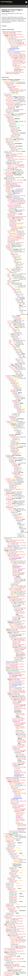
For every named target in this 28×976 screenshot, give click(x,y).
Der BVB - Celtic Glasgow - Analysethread (11, 79)
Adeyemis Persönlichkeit (12, 213)
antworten (4, 25)
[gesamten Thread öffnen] (18, 80)
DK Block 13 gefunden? (9, 82)
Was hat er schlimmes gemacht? (14, 204)
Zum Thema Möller (18, 318)
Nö (6, 838)
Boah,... (7, 268)
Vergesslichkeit (14, 335)
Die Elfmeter (6, 185)
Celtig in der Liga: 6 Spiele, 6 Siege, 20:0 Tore (13, 923)
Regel (10, 250)
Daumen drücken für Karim (9, 973)
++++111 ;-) (10, 320)
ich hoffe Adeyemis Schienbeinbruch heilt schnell (15, 195)
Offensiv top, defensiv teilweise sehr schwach (13, 537)
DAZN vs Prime (7, 114)
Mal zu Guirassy (7, 93)
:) (9, 424)
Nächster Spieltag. (8, 173)
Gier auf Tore (6, 169)
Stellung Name (10, 210)
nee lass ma (10, 198)
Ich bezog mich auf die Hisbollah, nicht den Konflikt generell (20, 814)
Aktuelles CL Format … (9, 836)
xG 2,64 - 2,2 (7, 494)
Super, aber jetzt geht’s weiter (10, 956)
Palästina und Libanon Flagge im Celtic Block (13, 34)
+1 (8, 48)
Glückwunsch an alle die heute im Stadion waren (13, 951)
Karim (5, 833)
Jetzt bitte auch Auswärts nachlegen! (11, 964)
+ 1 (10, 365)
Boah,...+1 (10, 280)
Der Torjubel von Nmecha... (9, 974)
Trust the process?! (8, 971)
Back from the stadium (8, 547)
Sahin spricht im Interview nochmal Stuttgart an (13, 948)
